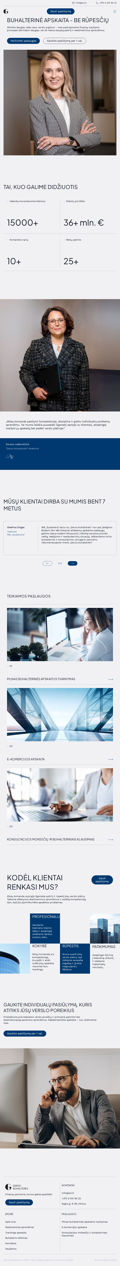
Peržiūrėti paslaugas (23, 40)
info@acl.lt (68, 1193)
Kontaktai (10, 1243)
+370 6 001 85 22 (71, 1198)
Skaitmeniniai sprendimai (19, 1227)
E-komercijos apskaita (74, 1227)
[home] (6, 11)
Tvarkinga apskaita (15, 1232)
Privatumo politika (64, 1260)
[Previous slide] (47, 563)
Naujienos (10, 1248)
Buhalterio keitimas (16, 1238)
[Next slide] (72, 563)
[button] (114, 11)
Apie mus (10, 1221)
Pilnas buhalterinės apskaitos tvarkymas (85, 1221)
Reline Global (109, 1260)
